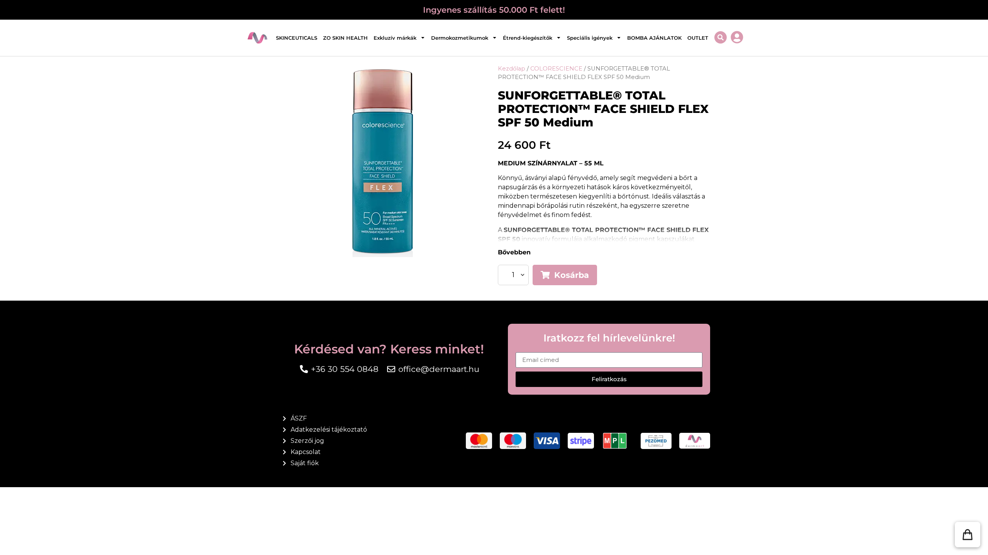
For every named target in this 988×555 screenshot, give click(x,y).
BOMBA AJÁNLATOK (654, 38)
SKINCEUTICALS (296, 38)
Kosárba (571, 275)
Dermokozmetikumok (459, 38)
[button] (967, 534)
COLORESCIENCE (556, 68)
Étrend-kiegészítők (527, 38)
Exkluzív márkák (395, 38)
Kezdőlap (511, 68)
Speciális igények (589, 38)
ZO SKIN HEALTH (345, 38)
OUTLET (697, 38)
